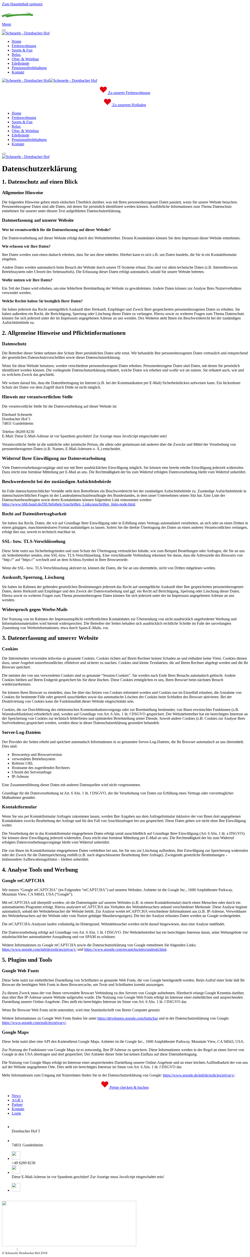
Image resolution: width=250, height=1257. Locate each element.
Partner (17, 1104)
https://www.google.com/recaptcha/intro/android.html (125, 949)
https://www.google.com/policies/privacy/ (34, 1023)
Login (16, 1113)
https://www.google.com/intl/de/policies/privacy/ (39, 949)
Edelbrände (20, 63)
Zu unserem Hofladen (128, 105)
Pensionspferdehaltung (29, 68)
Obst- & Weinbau (25, 59)
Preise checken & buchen (129, 1087)
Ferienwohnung (24, 46)
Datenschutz (26, 1249)
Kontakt (18, 72)
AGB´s (17, 1100)
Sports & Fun (22, 50)
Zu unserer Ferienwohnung (128, 93)
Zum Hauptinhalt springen (22, 4)
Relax (16, 55)
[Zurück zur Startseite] (18, 20)
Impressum (9, 1249)
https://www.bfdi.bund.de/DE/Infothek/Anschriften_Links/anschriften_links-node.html (68, 504)
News (16, 1096)
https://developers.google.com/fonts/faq (127, 1018)
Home (16, 41)
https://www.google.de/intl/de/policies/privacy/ (198, 1075)
